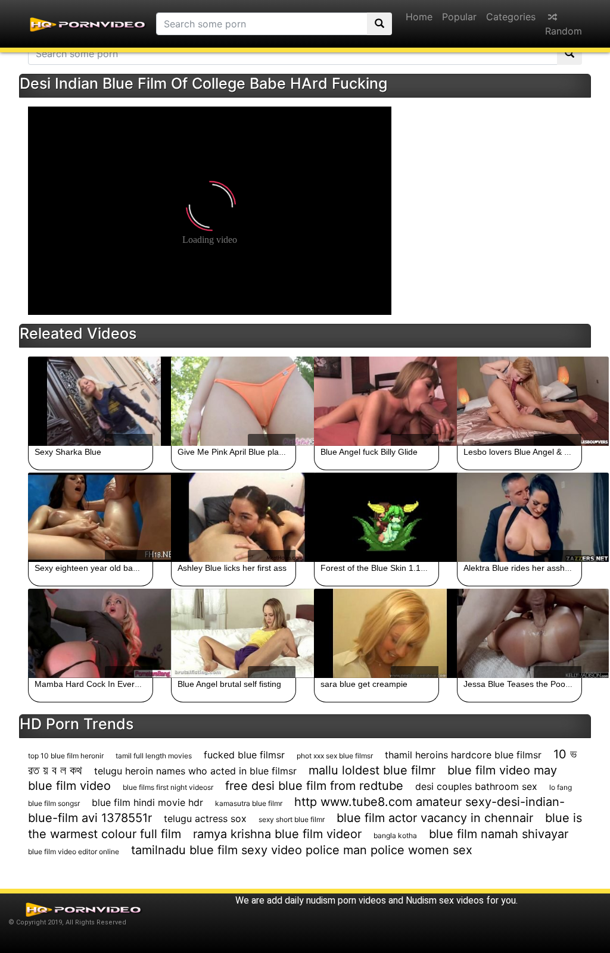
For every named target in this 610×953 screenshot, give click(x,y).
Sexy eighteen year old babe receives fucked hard (129, 568)
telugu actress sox (205, 818)
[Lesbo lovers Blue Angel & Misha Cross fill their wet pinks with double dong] (519, 401)
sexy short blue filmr (292, 819)
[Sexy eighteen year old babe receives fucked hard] (90, 517)
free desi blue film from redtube (314, 786)
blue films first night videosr (168, 787)
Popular (459, 17)
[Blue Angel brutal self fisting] (233, 633)
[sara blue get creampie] (376, 633)
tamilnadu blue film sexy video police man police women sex (301, 850)
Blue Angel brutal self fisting (229, 684)
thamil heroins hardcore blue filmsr (463, 755)
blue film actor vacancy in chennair (435, 818)
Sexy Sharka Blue (68, 452)
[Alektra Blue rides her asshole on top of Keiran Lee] (519, 517)
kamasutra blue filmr (248, 803)
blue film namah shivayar (498, 834)
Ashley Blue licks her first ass (232, 568)
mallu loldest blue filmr (372, 770)
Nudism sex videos (445, 900)
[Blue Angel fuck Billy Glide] (376, 401)
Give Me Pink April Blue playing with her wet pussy (272, 452)
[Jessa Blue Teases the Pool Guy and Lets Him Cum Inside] (519, 633)
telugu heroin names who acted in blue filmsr (195, 771)
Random (563, 31)
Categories (511, 17)
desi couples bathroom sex (476, 786)
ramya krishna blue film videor (277, 834)
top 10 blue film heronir (66, 755)
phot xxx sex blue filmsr (335, 755)
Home (419, 17)
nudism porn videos (346, 900)
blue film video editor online (73, 851)
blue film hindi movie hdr (147, 802)
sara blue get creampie (363, 684)
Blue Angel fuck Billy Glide (369, 452)
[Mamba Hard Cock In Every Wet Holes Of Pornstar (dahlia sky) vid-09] (90, 633)
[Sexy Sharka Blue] (90, 401)
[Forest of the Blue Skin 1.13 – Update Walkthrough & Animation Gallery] (376, 517)
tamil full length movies (154, 755)
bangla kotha (395, 835)
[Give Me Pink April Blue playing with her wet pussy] (233, 401)
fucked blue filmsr (244, 755)
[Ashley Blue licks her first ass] (233, 517)
